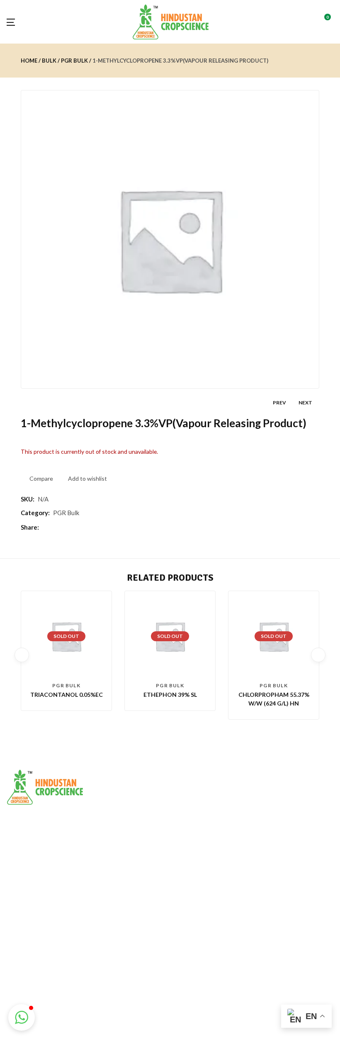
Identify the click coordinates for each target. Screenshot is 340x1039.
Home (29, 60)
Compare (41, 478)
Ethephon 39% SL (170, 694)
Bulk (49, 60)
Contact (17, 988)
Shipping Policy (25, 960)
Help (125, 960)
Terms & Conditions (32, 974)
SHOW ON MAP (28, 863)
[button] (330, 22)
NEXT (305, 402)
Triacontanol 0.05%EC (66, 694)
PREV (279, 402)
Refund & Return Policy (36, 945)
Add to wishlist (87, 478)
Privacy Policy (23, 931)
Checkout (131, 945)
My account (134, 931)
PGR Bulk (74, 60)
